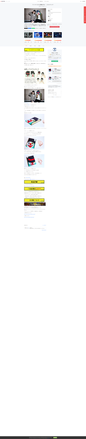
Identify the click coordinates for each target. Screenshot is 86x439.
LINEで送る (34, 28)
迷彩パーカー (29, 104)
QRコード (45, 28)
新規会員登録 (84, 1)
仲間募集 (39, 45)
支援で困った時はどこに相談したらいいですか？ (52, 93)
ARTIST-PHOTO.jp (28, 177)
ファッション (45, 6)
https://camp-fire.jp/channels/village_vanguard (29, 214)
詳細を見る (50, 73)
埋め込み (41, 28)
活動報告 (31, 45)
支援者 (35, 45)
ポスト (26, 28)
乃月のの (27, 103)
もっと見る (44, 225)
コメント (43, 45)
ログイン (81, 1)
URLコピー (37, 28)
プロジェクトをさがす (46, 1)
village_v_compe (41, 6)
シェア (30, 28)
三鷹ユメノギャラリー (32, 179)
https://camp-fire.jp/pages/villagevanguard (29, 217)
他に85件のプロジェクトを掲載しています (55, 54)
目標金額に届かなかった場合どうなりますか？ (52, 92)
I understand (55, 437)
